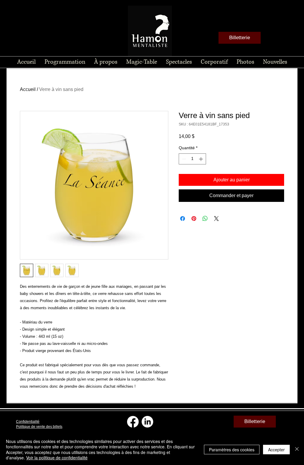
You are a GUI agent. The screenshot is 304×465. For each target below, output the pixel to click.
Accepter (276, 450)
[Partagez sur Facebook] (182, 218)
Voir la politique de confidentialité (57, 458)
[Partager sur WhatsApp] (205, 218)
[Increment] (201, 159)
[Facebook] (133, 422)
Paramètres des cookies (231, 450)
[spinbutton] (192, 159)
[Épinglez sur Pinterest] (193, 218)
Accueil (28, 89)
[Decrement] (183, 159)
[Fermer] (296, 449)
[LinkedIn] (147, 422)
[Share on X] (216, 218)
